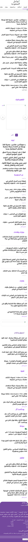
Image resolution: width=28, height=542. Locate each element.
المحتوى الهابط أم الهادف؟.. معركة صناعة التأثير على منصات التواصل (15, 362)
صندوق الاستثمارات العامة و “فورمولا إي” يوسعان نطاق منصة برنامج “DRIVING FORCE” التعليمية (15, 493)
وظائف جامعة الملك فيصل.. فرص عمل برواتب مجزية (15, 64)
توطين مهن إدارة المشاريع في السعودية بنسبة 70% (17, 313)
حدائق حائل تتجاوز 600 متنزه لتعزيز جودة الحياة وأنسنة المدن (14, 442)
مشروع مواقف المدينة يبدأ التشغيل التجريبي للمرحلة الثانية (15, 473)
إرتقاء (12, 524)
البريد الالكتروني (25, 534)
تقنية (26, 374)
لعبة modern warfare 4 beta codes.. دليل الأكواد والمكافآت (14, 169)
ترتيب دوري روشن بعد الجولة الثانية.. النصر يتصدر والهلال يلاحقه (14, 164)
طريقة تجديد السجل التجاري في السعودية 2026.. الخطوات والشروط (16, 47)
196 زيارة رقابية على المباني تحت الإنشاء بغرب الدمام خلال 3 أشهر (14, 296)
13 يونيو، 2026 (24, 243)
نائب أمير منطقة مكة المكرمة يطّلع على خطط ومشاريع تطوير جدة (14, 305)
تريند (27, 525)
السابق (24, 226)
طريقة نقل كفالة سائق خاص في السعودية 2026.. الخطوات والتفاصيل (15, 52)
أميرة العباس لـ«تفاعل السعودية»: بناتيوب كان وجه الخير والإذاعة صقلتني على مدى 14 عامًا (15, 250)
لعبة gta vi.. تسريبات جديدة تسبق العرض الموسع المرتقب (14, 36)
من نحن (26, 519)
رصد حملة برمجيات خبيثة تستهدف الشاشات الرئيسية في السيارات (16, 41)
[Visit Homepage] (14, 2)
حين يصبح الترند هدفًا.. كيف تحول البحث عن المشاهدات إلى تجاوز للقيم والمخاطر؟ (14, 354)
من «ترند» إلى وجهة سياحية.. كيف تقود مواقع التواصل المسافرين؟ (14, 339)
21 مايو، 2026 (24, 275)
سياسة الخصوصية (20, 519)
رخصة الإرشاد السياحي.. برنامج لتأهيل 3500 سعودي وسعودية (15, 450)
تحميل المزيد (24, 89)
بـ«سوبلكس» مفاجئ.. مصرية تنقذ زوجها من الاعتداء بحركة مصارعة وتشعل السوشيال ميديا (14, 22)
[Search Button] (2, 2)
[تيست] (16, 117)
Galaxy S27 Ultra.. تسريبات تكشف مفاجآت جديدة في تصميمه (16, 29)
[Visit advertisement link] (14, 11)
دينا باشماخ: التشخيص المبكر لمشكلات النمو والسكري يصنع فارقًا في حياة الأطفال (14, 239)
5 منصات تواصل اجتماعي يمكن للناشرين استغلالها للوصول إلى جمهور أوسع (14, 346)
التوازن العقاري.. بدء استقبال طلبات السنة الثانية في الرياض (16, 288)
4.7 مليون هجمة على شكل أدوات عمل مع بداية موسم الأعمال (15, 403)
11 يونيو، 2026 (24, 254)
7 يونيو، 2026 (24, 266)
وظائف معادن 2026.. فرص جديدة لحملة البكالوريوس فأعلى (14, 58)
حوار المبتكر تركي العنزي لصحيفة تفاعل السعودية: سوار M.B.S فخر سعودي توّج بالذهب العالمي (14, 261)
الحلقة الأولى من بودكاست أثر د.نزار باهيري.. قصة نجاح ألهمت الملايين (16, 415)
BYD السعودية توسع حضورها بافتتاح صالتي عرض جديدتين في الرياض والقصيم (15, 482)
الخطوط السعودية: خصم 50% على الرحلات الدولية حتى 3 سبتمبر (16, 433)
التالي (12, 135)
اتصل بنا (13, 519)
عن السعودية (12, 7)
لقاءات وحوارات (10, 525)
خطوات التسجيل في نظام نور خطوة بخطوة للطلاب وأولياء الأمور (15, 75)
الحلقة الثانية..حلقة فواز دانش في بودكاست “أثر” (16, 421)
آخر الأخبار (19, 7)
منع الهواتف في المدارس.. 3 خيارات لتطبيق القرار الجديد (15, 81)
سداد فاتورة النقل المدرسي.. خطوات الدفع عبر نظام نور (14, 223)
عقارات (26, 284)
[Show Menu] (25, 2)
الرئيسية (25, 7)
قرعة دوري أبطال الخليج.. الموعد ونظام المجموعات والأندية (14, 159)
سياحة (26, 428)
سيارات (6, 7)
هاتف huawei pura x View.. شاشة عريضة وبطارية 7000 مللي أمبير (14, 86)
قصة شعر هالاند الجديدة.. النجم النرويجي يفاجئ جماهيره (14, 69)
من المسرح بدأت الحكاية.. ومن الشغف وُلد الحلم (15, 272)
